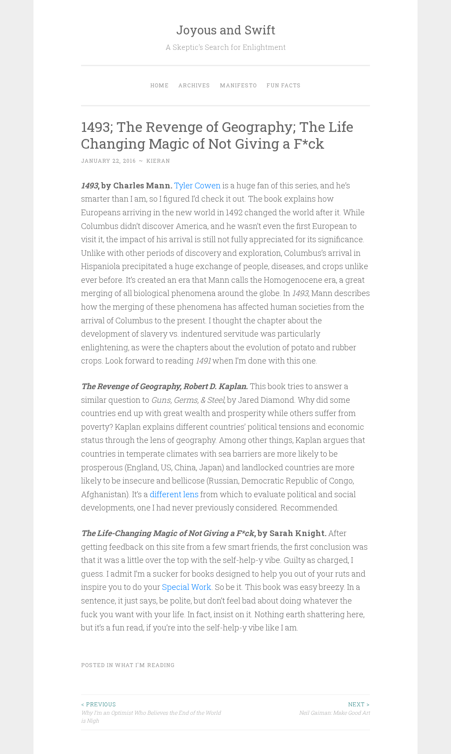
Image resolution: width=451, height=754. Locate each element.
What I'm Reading (145, 664)
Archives (194, 85)
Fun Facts (283, 85)
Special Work (186, 586)
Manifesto (238, 85)
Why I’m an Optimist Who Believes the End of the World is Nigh (151, 712)
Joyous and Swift (225, 30)
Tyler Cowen (197, 185)
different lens (174, 494)
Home (159, 85)
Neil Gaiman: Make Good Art (334, 708)
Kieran (158, 160)
